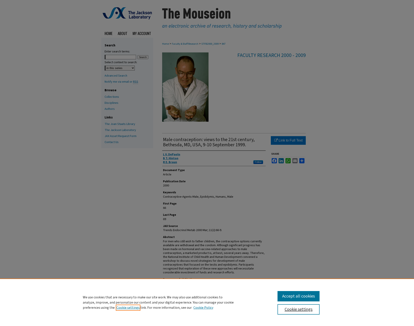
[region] (207, 302)
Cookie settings (128, 307)
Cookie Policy (203, 307)
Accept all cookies (298, 296)
